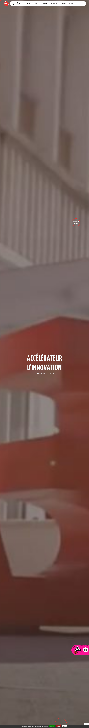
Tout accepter (52, 726)
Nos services (54, 3)
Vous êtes (29, 3)
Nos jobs (71, 3)
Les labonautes (45, 3)
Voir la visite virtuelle (76, 222)
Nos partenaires (63, 3)
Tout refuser (58, 726)
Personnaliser (64, 726)
